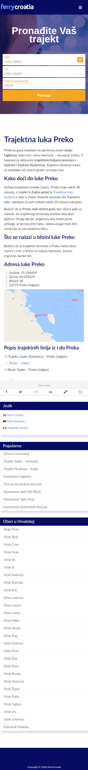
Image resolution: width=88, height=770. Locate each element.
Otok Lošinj (12, 613)
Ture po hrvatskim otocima (23, 484)
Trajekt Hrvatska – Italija (21, 469)
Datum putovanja (17, 81)
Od (7, 57)
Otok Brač (11, 537)
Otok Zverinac (14, 719)
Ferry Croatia (14, 415)
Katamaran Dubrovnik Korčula (25, 507)
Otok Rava (11, 666)
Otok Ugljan (12, 704)
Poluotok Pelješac (16, 727)
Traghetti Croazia (17, 427)
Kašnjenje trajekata (17, 476)
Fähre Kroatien (16, 421)
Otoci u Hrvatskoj (16, 453)
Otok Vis (10, 712)
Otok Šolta (11, 696)
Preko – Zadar (19, 363)
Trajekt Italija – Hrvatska (21, 461)
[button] (80, 59)
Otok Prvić (11, 651)
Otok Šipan (12, 689)
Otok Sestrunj (14, 681)
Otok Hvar (11, 552)
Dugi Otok (11, 529)
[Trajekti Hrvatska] (17, 7)
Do (7, 69)
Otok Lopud (12, 605)
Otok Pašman (13, 643)
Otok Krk (10, 590)
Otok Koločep (14, 575)
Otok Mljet (11, 620)
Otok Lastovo (13, 597)
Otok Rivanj (12, 673)
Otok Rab (10, 658)
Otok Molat (12, 628)
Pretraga (44, 95)
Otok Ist (9, 559)
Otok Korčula (13, 582)
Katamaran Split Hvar (19, 499)
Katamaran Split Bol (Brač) (22, 491)
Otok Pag (10, 635)
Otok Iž (9, 567)
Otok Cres (11, 544)
